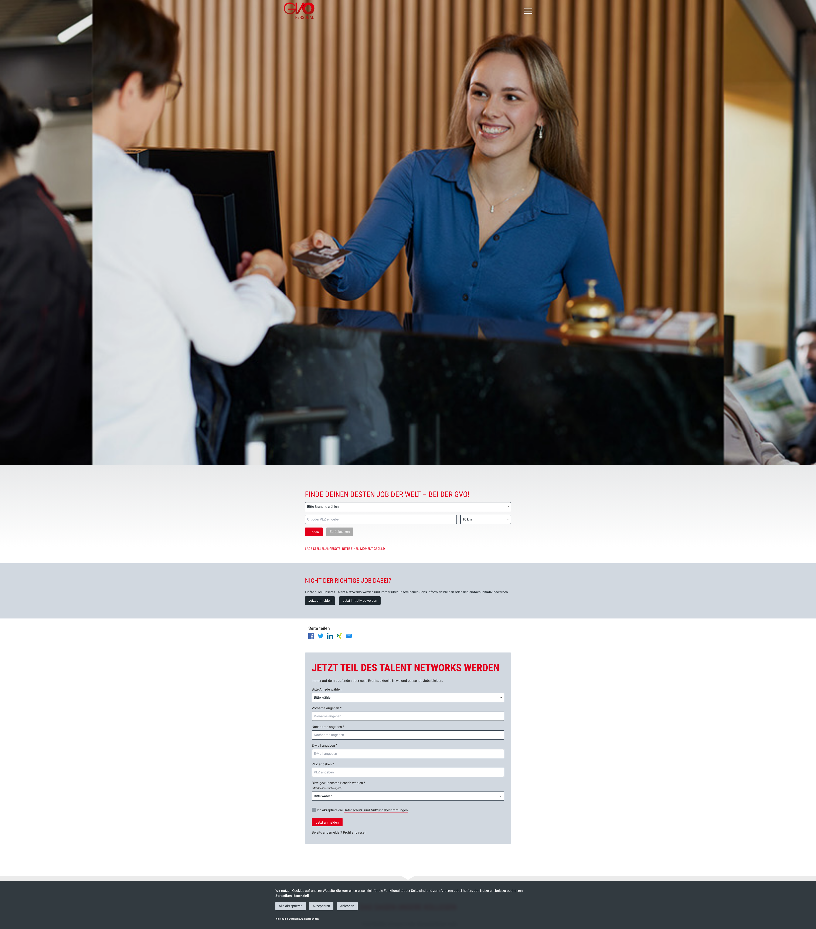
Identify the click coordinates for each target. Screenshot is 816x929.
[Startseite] (301, 10)
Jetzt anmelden (320, 601)
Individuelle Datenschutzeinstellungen (297, 918)
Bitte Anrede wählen (326, 689)
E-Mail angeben (324, 745)
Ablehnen (347, 906)
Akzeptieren (321, 906)
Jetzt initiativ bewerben (360, 601)
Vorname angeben (326, 708)
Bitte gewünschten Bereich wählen (338, 785)
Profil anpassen (354, 832)
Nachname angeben (328, 727)
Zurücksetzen (340, 532)
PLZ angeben (323, 764)
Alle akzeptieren (290, 906)
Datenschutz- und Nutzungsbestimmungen (376, 810)
